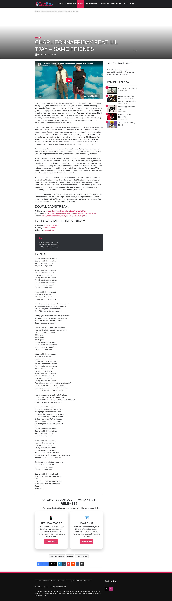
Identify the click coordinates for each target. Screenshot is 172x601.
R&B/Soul (79, 580)
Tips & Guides (70, 4)
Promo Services (91, 4)
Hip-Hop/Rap (61, 580)
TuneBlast (40, 54)
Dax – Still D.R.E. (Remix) (127, 88)
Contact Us (116, 4)
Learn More (51, 541)
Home (60, 4)
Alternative (46, 580)
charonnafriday (49, 230)
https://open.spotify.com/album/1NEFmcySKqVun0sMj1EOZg (64, 216)
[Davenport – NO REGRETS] (112, 116)
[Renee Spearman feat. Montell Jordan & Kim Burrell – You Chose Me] (112, 98)
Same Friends (82, 556)
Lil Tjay (70, 556)
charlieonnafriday (51, 225)
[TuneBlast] (44, 4)
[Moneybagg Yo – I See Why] (112, 108)
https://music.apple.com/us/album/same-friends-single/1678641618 (70, 213)
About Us (105, 4)
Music (80, 4)
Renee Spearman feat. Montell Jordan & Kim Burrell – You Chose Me (127, 98)
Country (53, 580)
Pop (73, 580)
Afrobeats (38, 580)
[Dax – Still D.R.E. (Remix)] (112, 90)
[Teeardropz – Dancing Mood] (112, 124)
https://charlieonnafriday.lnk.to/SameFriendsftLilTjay (66, 211)
